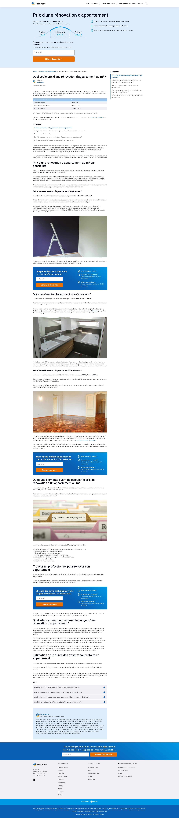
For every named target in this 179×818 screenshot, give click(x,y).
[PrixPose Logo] (40, 764)
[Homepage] (58, 3)
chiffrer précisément (97, 117)
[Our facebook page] (34, 780)
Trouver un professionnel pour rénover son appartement (51, 134)
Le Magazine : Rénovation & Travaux (131, 4)
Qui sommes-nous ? (93, 767)
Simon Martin (44, 714)
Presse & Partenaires (94, 773)
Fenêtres (60, 795)
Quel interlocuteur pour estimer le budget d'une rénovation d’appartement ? (58, 137)
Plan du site (91, 779)
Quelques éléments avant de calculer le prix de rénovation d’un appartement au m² (60, 131)
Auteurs (90, 770)
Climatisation (61, 782)
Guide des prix (91, 4)
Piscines (60, 770)
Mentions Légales (123, 770)
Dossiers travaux (107, 4)
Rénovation (61, 791)
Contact (90, 776)
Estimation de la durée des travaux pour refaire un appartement (54, 140)
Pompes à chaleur (63, 776)
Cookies (120, 773)
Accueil (35, 71)
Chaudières (61, 773)
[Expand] (104, 687)
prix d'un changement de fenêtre (85, 440)
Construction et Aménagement (47, 71)
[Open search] (146, 3)
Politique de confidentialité (125, 776)
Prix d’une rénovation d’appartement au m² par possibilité (53, 128)
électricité (95, 311)
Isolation (60, 785)
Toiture (60, 788)
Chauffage (61, 779)
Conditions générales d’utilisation (127, 767)
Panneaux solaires (63, 767)
